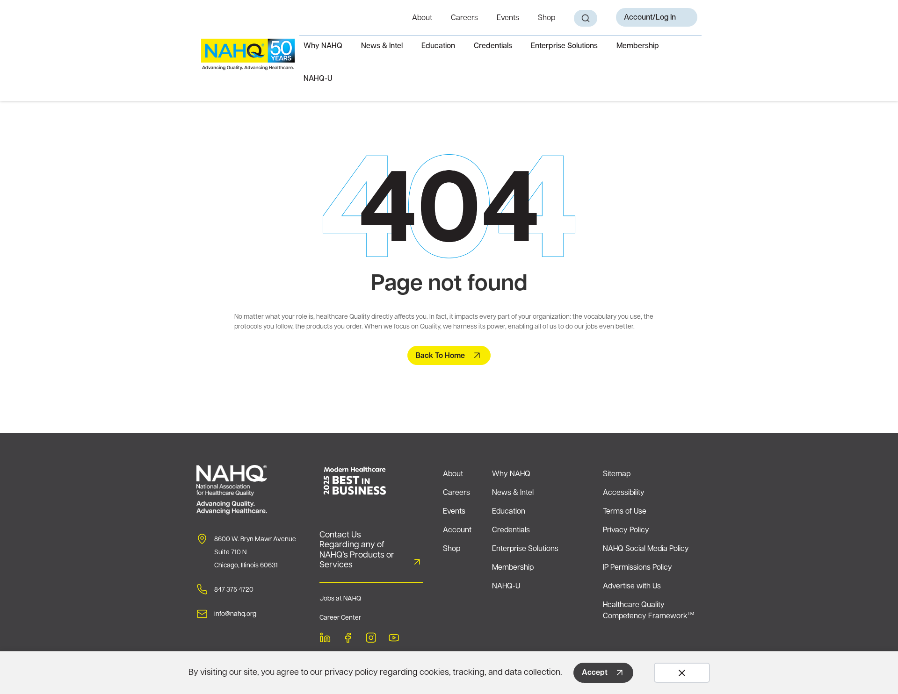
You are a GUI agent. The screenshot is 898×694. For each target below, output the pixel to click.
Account (457, 530)
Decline (681, 672)
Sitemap (616, 474)
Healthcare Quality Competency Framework (648, 610)
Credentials (493, 46)
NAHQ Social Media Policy (646, 549)
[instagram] (371, 639)
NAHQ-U (318, 79)
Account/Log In (650, 17)
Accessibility (624, 493)
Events (508, 18)
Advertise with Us (632, 586)
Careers (464, 18)
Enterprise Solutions (564, 46)
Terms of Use (624, 511)
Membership (637, 46)
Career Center (340, 618)
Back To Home (440, 356)
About (422, 18)
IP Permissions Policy (637, 568)
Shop (546, 18)
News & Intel (382, 46)
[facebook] (348, 639)
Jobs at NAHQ (340, 598)
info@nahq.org (235, 614)
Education (438, 46)
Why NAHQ (323, 46)
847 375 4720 (233, 590)
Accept (595, 673)
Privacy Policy (626, 530)
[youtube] (393, 639)
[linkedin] (325, 639)
